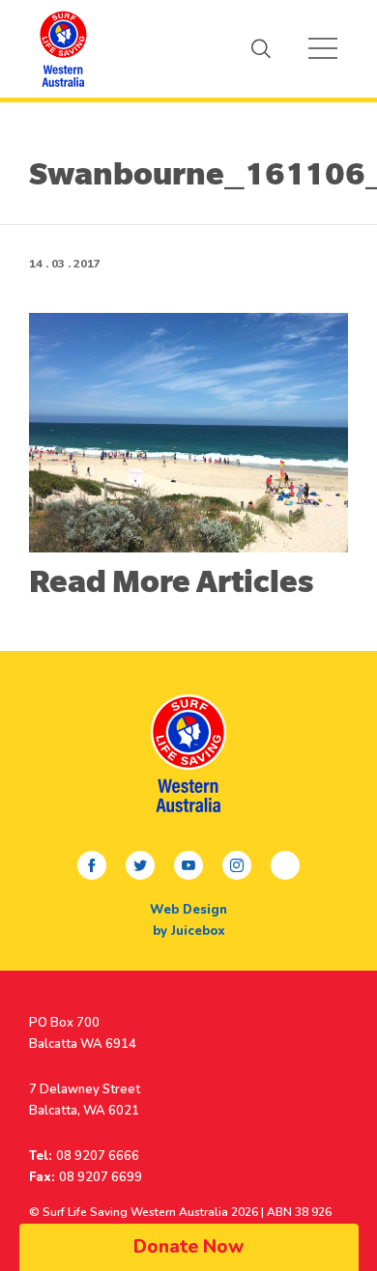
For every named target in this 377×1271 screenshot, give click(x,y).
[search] (261, 48)
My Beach (63, 48)
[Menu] (323, 48)
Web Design (188, 909)
